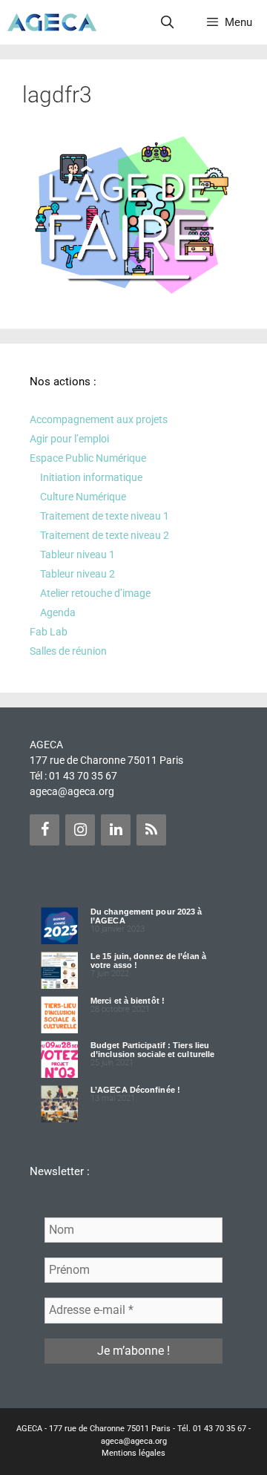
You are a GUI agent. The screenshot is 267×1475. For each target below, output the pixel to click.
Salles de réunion (68, 651)
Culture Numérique (83, 497)
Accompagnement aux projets (99, 419)
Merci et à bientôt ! (127, 1000)
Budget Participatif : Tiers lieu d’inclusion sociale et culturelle (152, 1050)
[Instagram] (80, 830)
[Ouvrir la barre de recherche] (168, 22)
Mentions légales (133, 1453)
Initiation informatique (91, 477)
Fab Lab (48, 632)
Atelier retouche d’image (95, 593)
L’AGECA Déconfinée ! (135, 1089)
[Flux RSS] (151, 830)
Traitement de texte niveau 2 (104, 535)
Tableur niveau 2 (77, 574)
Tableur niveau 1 (77, 554)
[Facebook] (44, 830)
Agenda (58, 612)
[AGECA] (51, 22)
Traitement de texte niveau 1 (104, 516)
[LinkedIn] (116, 830)
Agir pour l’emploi (69, 439)
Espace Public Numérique (88, 458)
